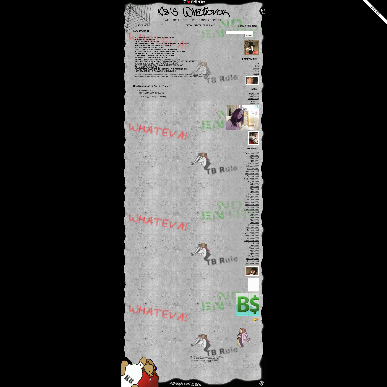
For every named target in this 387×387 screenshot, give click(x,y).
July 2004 (254, 246)
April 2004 (254, 253)
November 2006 (252, 174)
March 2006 (253, 194)
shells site (254, 104)
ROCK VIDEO (144, 25)
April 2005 (254, 222)
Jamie (256, 63)
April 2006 (254, 192)
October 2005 (253, 207)
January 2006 (253, 199)
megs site (254, 101)
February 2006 (252, 197)
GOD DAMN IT (141, 31)
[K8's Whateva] (193, 18)
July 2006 (254, 184)
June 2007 (254, 156)
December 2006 (252, 171)
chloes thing (253, 98)
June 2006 (254, 186)
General (195, 75)
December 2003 (252, 264)
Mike (256, 71)
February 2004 (252, 258)
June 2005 (254, 217)
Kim (257, 66)
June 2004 (254, 248)
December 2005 (252, 202)
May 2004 (254, 251)
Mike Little (215, 358)
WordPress (220, 357)
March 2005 (253, 225)
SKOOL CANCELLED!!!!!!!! (198, 25)
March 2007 (253, 163)
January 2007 (253, 168)
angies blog (254, 93)
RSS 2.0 (162, 76)
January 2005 (253, 230)
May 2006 (254, 189)
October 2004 (253, 238)
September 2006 (251, 179)
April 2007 (254, 161)
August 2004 (253, 243)
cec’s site (254, 96)
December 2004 (252, 233)
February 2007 (252, 166)
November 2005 (252, 204)
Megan (256, 68)
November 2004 (252, 235)
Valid (207, 362)
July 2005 (254, 215)
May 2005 (254, 220)
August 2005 (253, 212)
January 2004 (253, 261)
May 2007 (254, 158)
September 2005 (251, 210)
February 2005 (252, 228)
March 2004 (253, 256)
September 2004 (251, 240)
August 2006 (253, 181)
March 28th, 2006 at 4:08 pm (151, 93)
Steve (256, 73)
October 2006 (253, 176)
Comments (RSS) (213, 360)
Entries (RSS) (199, 360)
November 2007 (252, 153)
